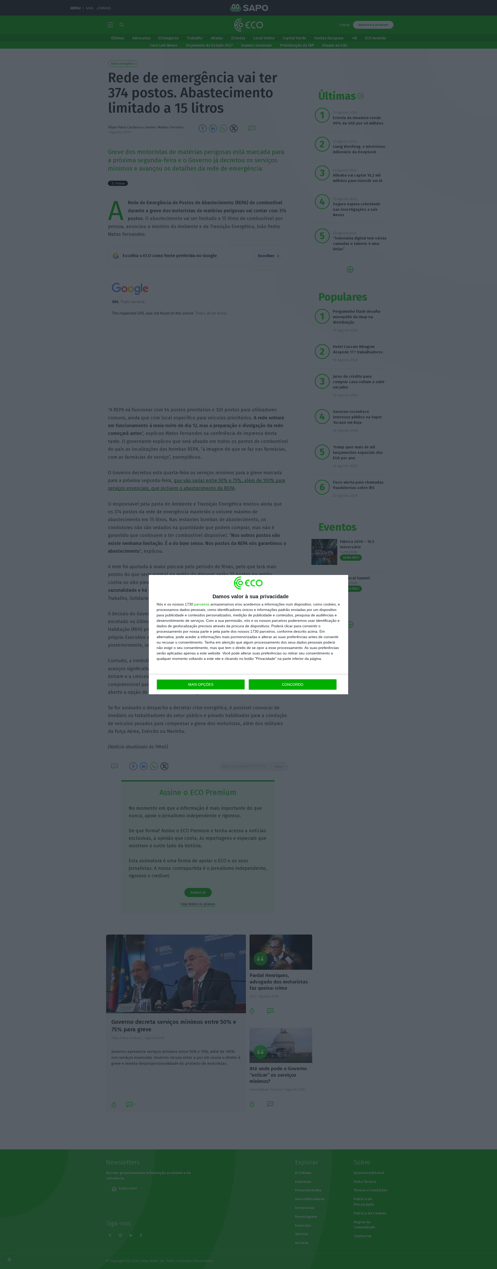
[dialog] (248, 634)
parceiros (201, 604)
